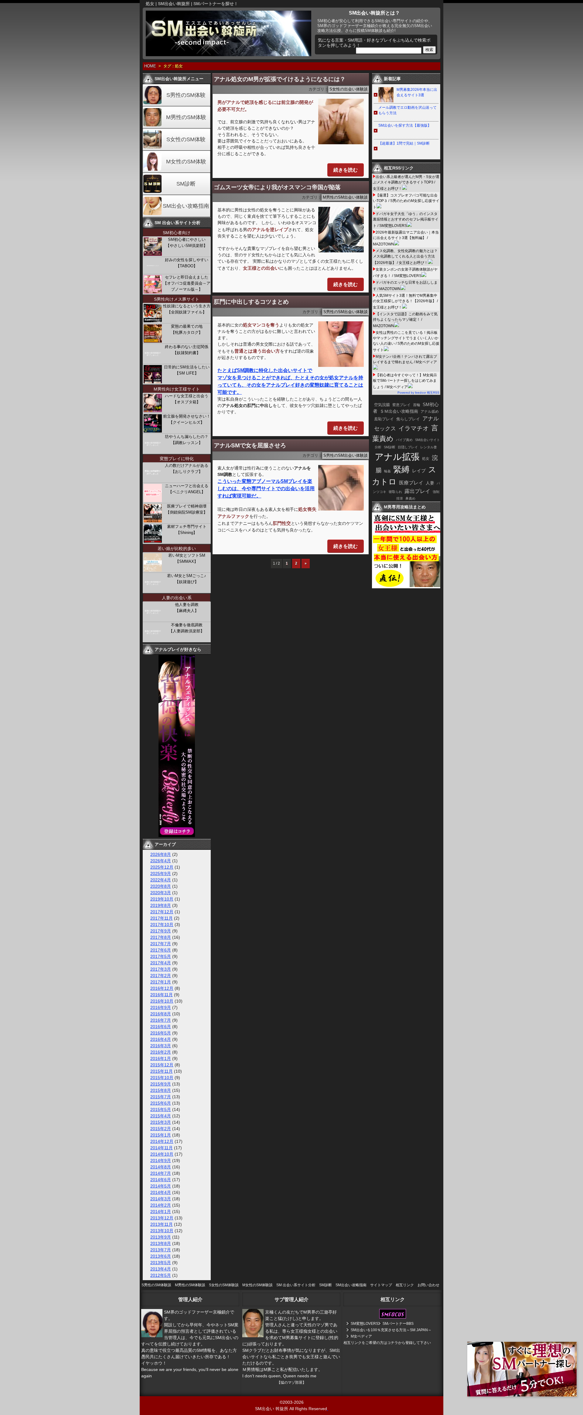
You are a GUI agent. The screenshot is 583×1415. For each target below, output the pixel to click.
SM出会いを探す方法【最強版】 (404, 125)
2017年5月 (160, 956)
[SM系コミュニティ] (177, 835)
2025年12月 (161, 867)
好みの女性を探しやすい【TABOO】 (186, 263)
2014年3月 (160, 1198)
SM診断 (186, 184)
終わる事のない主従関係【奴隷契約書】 (186, 349)
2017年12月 (161, 911)
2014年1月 (160, 1211)
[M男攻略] (407, 586)
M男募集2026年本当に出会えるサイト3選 (417, 92)
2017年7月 (160, 943)
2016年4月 (160, 1039)
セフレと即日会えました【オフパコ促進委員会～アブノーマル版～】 (186, 283)
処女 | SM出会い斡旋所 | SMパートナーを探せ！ (192, 3)
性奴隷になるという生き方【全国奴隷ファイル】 (186, 309)
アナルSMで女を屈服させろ (250, 445)
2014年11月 (161, 1147)
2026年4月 (160, 860)
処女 (425, 458)
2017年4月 (160, 962)
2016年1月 (160, 1058)
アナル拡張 (397, 457)
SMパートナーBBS (398, 1323)
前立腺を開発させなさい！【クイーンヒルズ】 (186, 419)
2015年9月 (160, 1084)
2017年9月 (160, 930)
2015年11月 (161, 1071)
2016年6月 (160, 1026)
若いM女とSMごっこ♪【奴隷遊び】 (186, 578)
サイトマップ (381, 1285)
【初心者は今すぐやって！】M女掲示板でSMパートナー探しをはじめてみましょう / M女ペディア (405, 381)
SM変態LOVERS (364, 1323)
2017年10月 (161, 924)
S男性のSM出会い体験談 (345, 312)
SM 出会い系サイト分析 (295, 1285)
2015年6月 (160, 1103)
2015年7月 (160, 1096)
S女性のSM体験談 (224, 1285)
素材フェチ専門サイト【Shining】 (186, 529)
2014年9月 (160, 1160)
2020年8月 (160, 886)
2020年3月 (160, 892)
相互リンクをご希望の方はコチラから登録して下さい (387, 1343)
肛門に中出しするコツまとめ (251, 302)
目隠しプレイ (408, 447)
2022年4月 (160, 879)
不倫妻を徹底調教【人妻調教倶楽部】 (186, 628)
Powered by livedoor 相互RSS (418, 392)
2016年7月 (160, 1020)
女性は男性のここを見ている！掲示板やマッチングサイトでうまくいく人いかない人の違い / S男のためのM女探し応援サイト (406, 341)
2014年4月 (160, 1192)
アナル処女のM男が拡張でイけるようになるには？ (280, 79)
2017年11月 (161, 918)
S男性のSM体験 (186, 95)
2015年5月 (160, 1109)
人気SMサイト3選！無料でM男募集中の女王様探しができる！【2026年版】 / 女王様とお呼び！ (405, 301)
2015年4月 (160, 1115)
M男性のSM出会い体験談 (345, 197)
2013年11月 (161, 1224)
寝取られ (395, 492)
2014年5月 (160, 1186)
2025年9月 (160, 873)
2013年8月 (160, 1243)
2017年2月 (160, 975)
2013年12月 (161, 1217)
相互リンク (405, 1285)
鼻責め (410, 498)
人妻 (430, 482)
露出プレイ (417, 491)
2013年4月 (160, 1268)
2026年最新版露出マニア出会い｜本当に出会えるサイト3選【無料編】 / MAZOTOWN (406, 238)
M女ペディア (361, 1336)
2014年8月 (160, 1166)
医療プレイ (411, 482)
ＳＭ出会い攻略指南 (399, 411)
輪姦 (387, 471)
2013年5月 (160, 1262)
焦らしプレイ (408, 419)
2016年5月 (160, 1032)
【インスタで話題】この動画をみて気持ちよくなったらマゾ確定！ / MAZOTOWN (405, 320)
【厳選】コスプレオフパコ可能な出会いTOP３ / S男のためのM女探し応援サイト (406, 201)
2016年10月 (161, 1001)
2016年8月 (160, 1013)
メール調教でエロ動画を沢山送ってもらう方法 (407, 110)
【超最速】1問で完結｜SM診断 (404, 143)
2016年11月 (161, 994)
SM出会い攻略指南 (186, 206)
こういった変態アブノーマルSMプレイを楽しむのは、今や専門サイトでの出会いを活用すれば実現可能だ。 (266, 488)
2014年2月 (160, 1205)
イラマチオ (413, 428)
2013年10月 (161, 1230)
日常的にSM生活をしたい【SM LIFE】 (187, 370)
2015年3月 (160, 1122)
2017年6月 (160, 950)
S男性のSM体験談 (156, 1285)
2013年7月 (160, 1249)
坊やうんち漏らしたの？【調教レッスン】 (186, 439)
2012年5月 (160, 1275)
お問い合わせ (428, 1285)
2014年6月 (160, 1179)
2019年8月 (160, 905)
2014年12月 (161, 1141)
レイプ (419, 470)
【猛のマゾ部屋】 (291, 1382)
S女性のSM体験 (186, 139)
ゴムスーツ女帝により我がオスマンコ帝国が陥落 (277, 187)
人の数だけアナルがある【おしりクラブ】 (186, 468)
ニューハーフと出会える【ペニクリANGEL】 (186, 489)
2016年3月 (160, 1045)
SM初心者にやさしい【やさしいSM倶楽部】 (186, 242)
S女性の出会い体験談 (348, 89)
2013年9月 (160, 1237)
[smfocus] (392, 1317)
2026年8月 (160, 854)
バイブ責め (404, 440)
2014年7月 (160, 1173)
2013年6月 (160, 1256)
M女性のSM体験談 (257, 1285)
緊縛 (401, 469)
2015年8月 (160, 1090)
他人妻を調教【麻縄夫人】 (187, 607)
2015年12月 (161, 1064)
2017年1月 (160, 981)
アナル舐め (430, 411)
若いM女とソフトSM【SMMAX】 (186, 558)
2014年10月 (161, 1154)
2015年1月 (160, 1135)
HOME (150, 66)
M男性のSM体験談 (190, 1285)
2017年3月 (160, 969)
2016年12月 (161, 988)
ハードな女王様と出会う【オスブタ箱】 (186, 399)
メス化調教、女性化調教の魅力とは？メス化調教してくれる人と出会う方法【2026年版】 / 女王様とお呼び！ (405, 257)
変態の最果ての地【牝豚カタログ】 (187, 329)
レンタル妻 (428, 447)
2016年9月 (160, 1007)
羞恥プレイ (384, 419)
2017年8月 (160, 937)
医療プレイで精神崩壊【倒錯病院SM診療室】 (186, 509)
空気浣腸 (382, 404)
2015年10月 (161, 1077)
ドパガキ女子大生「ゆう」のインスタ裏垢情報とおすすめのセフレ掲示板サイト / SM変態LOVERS (405, 220)
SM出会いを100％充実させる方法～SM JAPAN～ (391, 1330)
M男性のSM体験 (186, 117)
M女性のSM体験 (186, 162)
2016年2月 (160, 1052)
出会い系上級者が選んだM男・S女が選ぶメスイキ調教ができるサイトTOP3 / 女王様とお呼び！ (406, 183)
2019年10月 (161, 899)
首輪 (416, 405)
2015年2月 (160, 1128)
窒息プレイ (401, 405)
